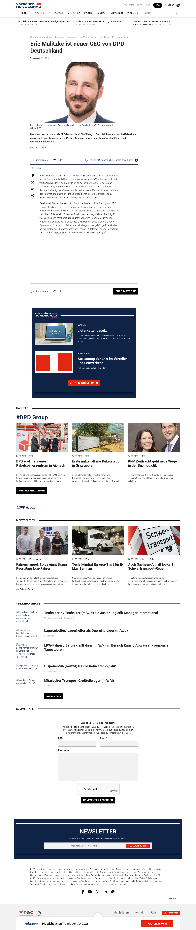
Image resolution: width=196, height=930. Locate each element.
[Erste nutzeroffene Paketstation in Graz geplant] (98, 437)
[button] (98, 915)
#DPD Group (32, 417)
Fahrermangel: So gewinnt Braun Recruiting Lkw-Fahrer (41, 566)
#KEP (30, 456)
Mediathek (74, 13)
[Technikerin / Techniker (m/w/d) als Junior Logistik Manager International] (28, 617)
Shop (139, 5)
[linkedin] (105, 891)
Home (33, 37)
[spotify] (113, 891)
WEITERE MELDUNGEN (32, 490)
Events (88, 13)
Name (103, 738)
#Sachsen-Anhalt (148, 559)
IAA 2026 (59, 13)
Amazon (59, 225)
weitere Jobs (53, 696)
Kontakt (139, 912)
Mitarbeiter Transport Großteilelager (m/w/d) (79, 681)
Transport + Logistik (65, 37)
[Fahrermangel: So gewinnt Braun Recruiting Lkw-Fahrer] (42, 540)
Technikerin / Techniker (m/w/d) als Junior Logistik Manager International (101, 613)
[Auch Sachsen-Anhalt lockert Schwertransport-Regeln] (154, 540)
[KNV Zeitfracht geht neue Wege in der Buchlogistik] (154, 437)
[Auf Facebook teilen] (33, 175)
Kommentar (63, 750)
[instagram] (97, 891)
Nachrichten (42, 13)
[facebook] (83, 892)
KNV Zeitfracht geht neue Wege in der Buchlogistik (152, 463)
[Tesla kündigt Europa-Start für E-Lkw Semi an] (98, 540)
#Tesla (87, 559)
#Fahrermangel (35, 559)
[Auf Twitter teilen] (32, 182)
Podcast (102, 13)
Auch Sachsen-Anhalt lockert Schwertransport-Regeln (150, 566)
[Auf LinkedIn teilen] (32, 189)
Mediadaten (121, 912)
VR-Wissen (117, 13)
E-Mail (61, 738)
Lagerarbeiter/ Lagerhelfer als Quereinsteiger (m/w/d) (86, 631)
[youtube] (90, 891)
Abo (158, 5)
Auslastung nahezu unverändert (92, 368)
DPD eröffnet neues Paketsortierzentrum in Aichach (40, 463)
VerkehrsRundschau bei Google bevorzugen (111, 160)
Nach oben (172, 899)
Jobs (147, 5)
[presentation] (177, 24)
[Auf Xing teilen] (32, 195)
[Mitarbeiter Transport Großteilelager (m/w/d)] (28, 681)
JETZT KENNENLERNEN (84, 382)
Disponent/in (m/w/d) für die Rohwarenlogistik (80, 666)
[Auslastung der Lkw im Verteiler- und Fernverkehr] (54, 362)
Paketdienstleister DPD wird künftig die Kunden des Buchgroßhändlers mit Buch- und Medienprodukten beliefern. (150, 478)
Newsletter (128, 5)
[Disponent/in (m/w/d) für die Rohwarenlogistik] (28, 667)
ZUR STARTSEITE (126, 291)
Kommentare (41, 160)
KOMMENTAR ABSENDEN (98, 800)
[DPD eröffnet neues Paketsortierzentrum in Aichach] (42, 437)
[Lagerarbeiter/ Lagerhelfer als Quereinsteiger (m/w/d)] (28, 633)
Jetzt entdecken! (157, 923)
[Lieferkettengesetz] (54, 334)
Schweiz (59, 232)
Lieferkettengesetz (92, 331)
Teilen (60, 160)
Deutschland (69, 179)
